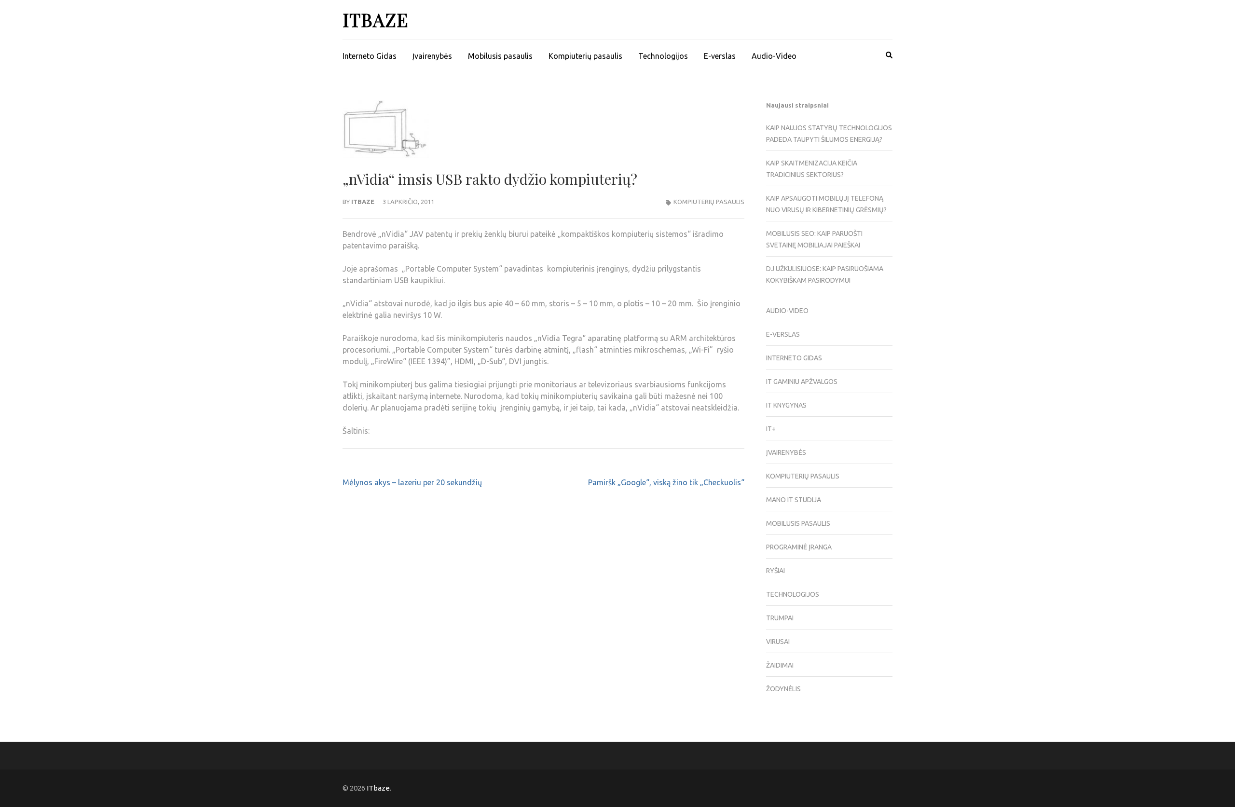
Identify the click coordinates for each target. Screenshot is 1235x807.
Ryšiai (775, 570)
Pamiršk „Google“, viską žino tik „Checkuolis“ (666, 482)
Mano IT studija (793, 500)
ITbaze (376, 19)
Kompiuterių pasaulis (585, 56)
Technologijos (663, 56)
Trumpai (780, 618)
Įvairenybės (432, 56)
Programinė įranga (799, 547)
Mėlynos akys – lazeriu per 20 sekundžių (412, 482)
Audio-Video (774, 56)
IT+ (771, 429)
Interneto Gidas (370, 56)
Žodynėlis (783, 689)
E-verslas (720, 56)
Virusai (778, 641)
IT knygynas (786, 405)
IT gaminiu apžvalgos (801, 381)
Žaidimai (780, 665)
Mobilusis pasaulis (500, 56)
